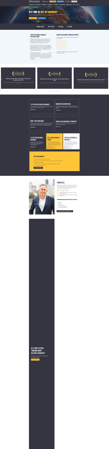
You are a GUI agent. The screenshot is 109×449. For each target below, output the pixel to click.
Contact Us (77, 4)
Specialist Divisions (38, 4)
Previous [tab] (2, 79)
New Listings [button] (66, 147)
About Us (74, 4)
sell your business (37, 57)
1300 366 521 (69, 143)
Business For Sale (31, 4)
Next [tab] (107, 79)
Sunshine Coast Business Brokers (63, 47)
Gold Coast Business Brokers (62, 44)
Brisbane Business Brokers (62, 41)
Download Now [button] (33, 109)
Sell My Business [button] (50, 147)
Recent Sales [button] (58, 126)
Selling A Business (55, 4)
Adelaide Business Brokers (62, 40)
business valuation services (44, 52)
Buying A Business (50, 4)
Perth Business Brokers (61, 46)
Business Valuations (62, 4)
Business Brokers (44, 4)
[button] (44, 1)
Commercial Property (69, 4)
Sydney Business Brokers (62, 49)
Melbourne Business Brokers (62, 45)
